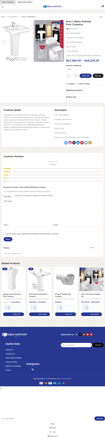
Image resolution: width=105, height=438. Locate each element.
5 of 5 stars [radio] (49, 195)
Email (56, 225)
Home (3, 17)
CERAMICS (14, 17)
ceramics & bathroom (73, 65)
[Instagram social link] (83, 334)
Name (6, 225)
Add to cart (85, 75)
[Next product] (103, 17)
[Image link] (15, 335)
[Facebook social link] (76, 334)
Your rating (8, 196)
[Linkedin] (78, 142)
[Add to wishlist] (24, 269)
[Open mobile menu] (3, 7)
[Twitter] (86, 142)
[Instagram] (70, 142)
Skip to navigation (8, 2)
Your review (8, 201)
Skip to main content (24, 2)
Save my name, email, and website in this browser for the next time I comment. (32, 234)
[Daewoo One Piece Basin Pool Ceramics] (14, 279)
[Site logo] (52, 7)
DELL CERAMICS (43, 299)
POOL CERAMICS (29, 17)
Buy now (98, 75)
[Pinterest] (82, 142)
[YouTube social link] (87, 334)
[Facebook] (66, 142)
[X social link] (80, 334)
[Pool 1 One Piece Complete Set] (92, 279)
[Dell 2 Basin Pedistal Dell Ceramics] (40, 279)
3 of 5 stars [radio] (33, 195)
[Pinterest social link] (91, 334)
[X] (74, 142)
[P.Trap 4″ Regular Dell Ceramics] (66, 279)
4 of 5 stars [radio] (41, 195)
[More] (90, 142)
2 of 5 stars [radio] (25, 195)
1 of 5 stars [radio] (17, 195)
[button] (13, 314)
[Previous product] (99, 17)
